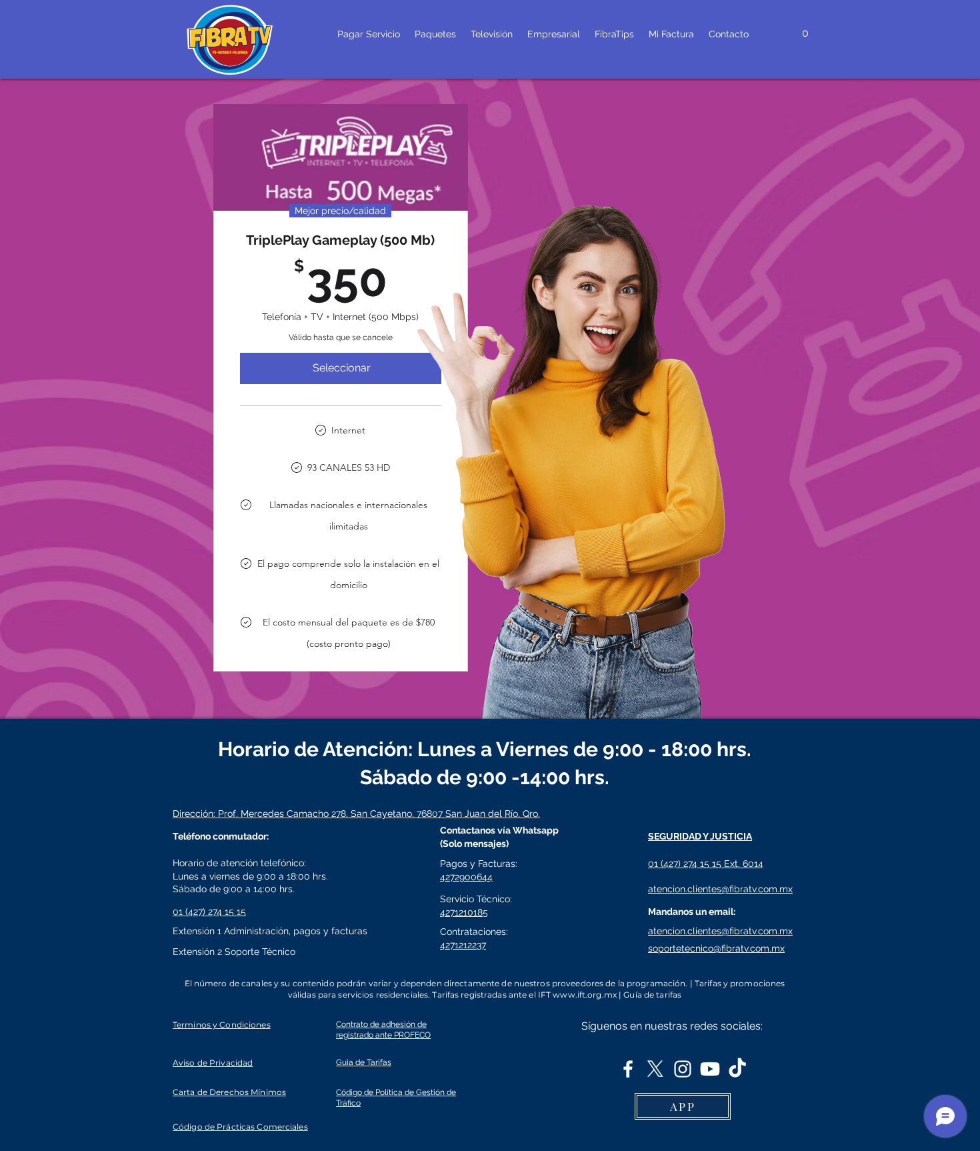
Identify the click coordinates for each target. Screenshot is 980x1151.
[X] (655, 1069)
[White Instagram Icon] (682, 1069)
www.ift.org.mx (585, 995)
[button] (805, 28)
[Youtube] (710, 1069)
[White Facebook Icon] (628, 1069)
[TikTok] (737, 1069)
